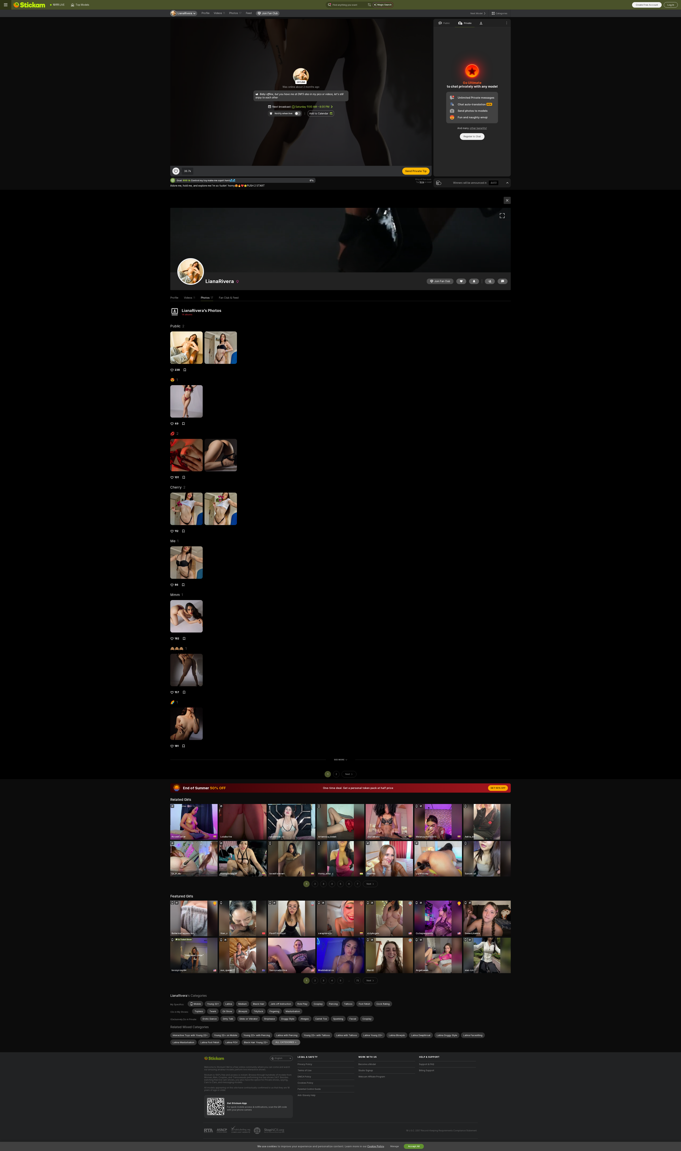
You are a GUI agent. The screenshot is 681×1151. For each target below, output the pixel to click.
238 (177, 369)
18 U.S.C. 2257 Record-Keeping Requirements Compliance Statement (441, 1130)
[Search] (369, 4)
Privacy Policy (305, 1064)
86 (176, 584)
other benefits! (478, 128)
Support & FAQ (426, 1064)
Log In (671, 5)
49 (176, 423)
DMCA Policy (304, 1076)
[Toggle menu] (5, 5)
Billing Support (426, 1070)
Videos (219, 13)
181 (177, 746)
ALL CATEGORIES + (286, 1042)
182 (177, 638)
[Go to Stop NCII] (274, 1130)
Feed (249, 13)
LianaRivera (178, 995)
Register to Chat (472, 136)
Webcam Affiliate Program (371, 1076)
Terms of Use (304, 1070)
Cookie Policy (375, 1146)
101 (177, 477)
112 (176, 531)
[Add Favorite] (175, 171)
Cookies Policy (305, 1083)
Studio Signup (365, 1070)
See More (339, 759)
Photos (235, 13)
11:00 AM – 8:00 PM (312, 106)
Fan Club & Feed (229, 297)
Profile (205, 13)
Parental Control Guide (309, 1089)
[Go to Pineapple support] (257, 1130)
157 (177, 692)
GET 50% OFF (498, 788)
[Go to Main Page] (29, 5)
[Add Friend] (490, 281)
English (278, 1058)
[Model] (507, 200)
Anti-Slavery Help (306, 1095)
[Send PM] (503, 281)
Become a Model (367, 1064)
